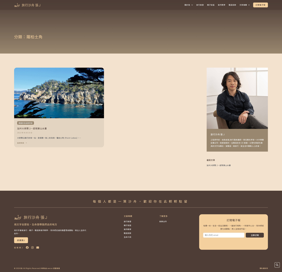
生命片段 (127, 237)
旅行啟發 (200, 5)
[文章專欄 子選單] (249, 5)
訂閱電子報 (260, 5)
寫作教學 (221, 5)
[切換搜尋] (277, 265)
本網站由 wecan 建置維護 (50, 268)
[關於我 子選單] (192, 5)
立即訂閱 (255, 235)
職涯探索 (232, 5)
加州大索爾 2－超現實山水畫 (219, 165)
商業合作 (163, 221)
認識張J (21, 240)
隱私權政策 (264, 268)
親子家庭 (211, 5)
